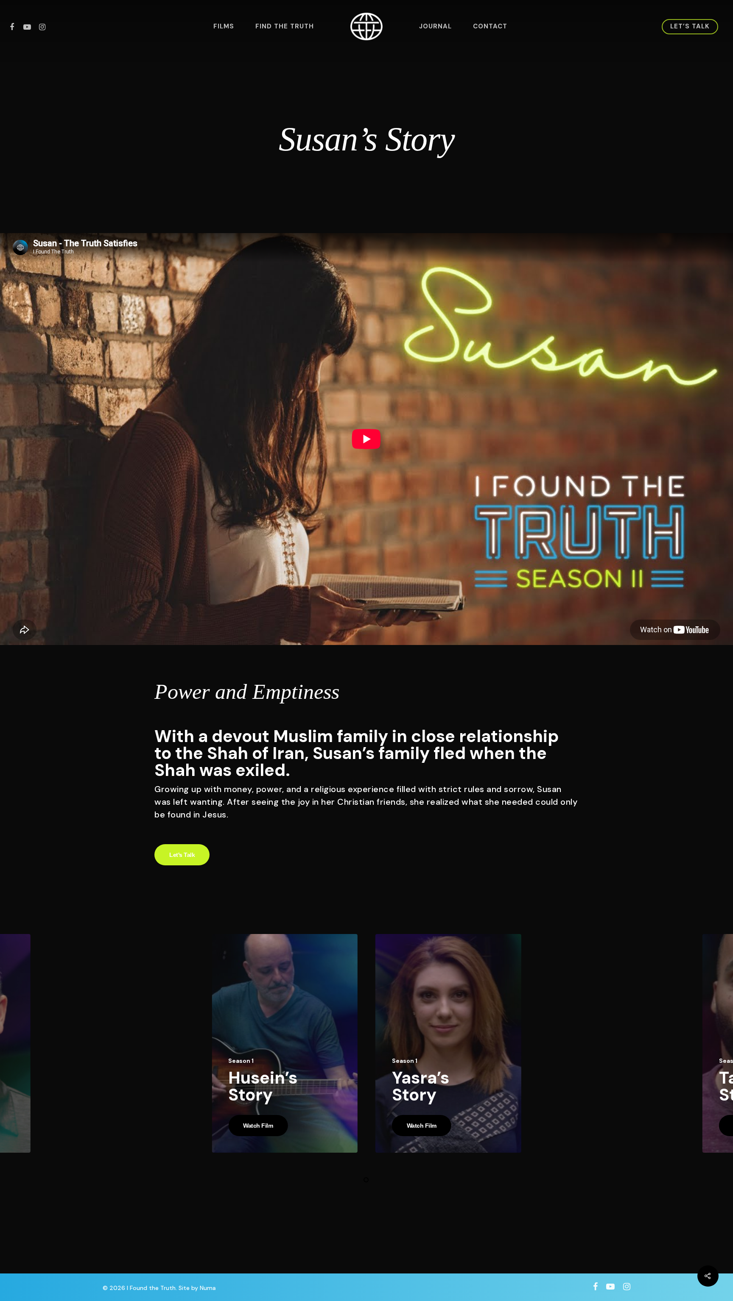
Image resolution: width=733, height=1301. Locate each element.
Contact (490, 26)
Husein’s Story (262, 1086)
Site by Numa (197, 1288)
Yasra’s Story (420, 1086)
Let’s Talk (690, 26)
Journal (435, 26)
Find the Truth (284, 26)
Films (223, 26)
